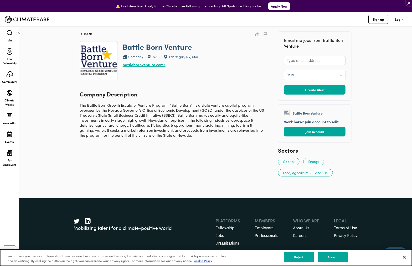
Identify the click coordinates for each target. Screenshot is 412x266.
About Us (301, 228)
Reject (299, 257)
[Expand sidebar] (19, 33)
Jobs (220, 235)
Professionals (266, 235)
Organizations (227, 243)
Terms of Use (345, 228)
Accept (333, 257)
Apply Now (279, 6)
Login (399, 19)
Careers (300, 235)
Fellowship (225, 228)
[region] (206, 257)
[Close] (404, 257)
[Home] (27, 19)
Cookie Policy (203, 261)
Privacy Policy (345, 235)
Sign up (378, 19)
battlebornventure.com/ (144, 64)
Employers (264, 228)
